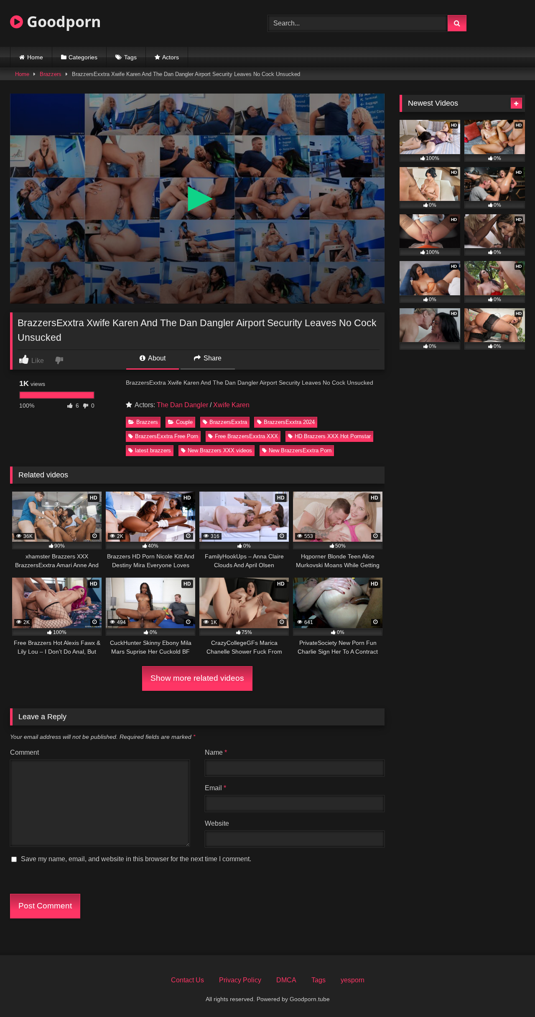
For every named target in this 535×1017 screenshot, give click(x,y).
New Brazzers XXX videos (220, 450)
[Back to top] (509, 992)
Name (216, 752)
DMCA (286, 980)
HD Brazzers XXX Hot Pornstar (333, 436)
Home (35, 57)
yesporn (352, 980)
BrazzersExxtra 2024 (289, 422)
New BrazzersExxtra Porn (300, 450)
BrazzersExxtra (228, 422)
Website (217, 823)
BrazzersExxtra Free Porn (166, 436)
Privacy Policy (240, 980)
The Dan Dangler (182, 404)
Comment (24, 752)
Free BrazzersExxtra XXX (246, 436)
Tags (130, 57)
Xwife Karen (231, 404)
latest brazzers (153, 450)
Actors (170, 57)
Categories (83, 57)
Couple (184, 422)
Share (212, 358)
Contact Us (187, 980)
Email (215, 787)
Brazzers (50, 74)
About (156, 358)
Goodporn (62, 21)
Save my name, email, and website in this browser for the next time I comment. (136, 858)
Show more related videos (197, 678)
